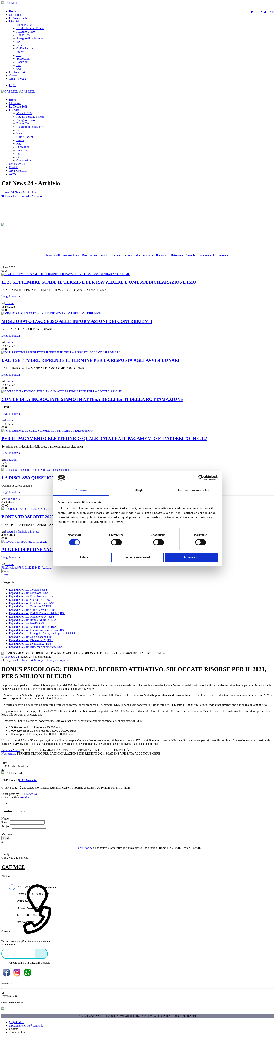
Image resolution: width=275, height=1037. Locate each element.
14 (36, 567)
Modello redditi (144, 255)
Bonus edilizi (89, 255)
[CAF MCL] (9, 3)
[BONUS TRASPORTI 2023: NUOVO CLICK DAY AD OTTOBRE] (45, 508)
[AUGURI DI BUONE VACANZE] (24, 541)
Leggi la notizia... (11, 296)
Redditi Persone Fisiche (44, 613)
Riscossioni (162, 255)
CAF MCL (13, 867)
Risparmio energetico (43, 646)
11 (27, 567)
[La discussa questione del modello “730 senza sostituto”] (35, 469)
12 (30, 567)
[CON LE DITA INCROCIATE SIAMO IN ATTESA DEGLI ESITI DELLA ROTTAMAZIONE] (61, 391)
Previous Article (10, 750)
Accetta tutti (191, 557)
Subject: (6, 826)
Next (43, 567)
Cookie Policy (162, 1015)
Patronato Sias (9, 995)
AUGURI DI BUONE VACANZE (33, 549)
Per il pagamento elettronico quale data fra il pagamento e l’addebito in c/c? (104, 438)
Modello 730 (53, 255)
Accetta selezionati (137, 557)
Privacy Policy (143, 1015)
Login (12, 85)
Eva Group (125, 1015)
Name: (5, 818)
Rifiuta (84, 557)
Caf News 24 (25, 660)
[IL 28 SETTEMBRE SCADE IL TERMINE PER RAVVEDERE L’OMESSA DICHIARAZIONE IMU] (65, 274)
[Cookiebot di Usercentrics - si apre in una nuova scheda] (201, 477)
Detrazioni (177, 255)
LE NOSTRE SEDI (19, 953)
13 (33, 567)
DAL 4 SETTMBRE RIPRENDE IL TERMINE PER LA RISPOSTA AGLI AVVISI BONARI (90, 360)
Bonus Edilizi (40, 620)
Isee (34, 623)
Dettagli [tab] (137, 490)
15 (39, 567)
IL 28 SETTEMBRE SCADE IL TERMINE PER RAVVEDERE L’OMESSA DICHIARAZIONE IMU (98, 282)
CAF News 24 (10, 656)
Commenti (224, 255)
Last (48, 567)
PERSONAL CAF (262, 12)
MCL (4, 992)
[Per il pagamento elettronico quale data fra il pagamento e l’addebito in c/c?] (47, 430)
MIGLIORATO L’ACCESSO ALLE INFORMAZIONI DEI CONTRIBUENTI (76, 321)
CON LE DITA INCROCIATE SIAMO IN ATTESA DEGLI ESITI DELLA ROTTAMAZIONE (92, 399)
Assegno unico (40, 626)
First (4, 567)
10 (24, 567)
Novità (35, 589)
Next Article (8, 753)
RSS (44, 589)
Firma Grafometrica (184, 1015)
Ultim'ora (36, 593)
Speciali (190, 255)
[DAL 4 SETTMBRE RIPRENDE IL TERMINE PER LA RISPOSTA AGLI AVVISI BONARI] (60, 352)
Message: (7, 834)
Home (5, 192)
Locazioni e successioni (44, 630)
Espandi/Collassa (19, 589)
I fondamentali (206, 255)
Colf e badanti (39, 636)
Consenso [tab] (81, 490)
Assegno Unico (71, 255)
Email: (5, 822)
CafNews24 (85, 847)
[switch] (116, 542)
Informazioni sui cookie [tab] (193, 490)
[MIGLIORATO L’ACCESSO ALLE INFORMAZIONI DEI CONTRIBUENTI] (51, 313)
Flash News (38, 596)
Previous (12, 567)
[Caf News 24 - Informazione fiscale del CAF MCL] (2, 223)
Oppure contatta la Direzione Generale (29, 962)
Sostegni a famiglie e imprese (116, 255)
